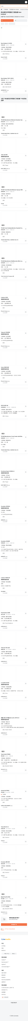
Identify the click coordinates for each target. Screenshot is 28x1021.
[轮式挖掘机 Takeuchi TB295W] (14, 323)
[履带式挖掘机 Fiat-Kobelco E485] (14, 603)
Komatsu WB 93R (5, 862)
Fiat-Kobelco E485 (5, 612)
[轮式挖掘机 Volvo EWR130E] (14, 358)
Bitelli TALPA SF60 (5, 897)
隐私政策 (3, 975)
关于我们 (3, 945)
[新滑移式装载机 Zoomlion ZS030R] (14, 532)
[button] (26, 2)
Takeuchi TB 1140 (5, 647)
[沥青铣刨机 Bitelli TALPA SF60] (14, 888)
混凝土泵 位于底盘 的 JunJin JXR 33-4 (10, 717)
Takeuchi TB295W (5, 332)
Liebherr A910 (4, 297)
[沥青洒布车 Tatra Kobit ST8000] (14, 745)
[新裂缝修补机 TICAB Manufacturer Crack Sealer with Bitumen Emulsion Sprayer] (14, 427)
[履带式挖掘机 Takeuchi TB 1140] (14, 638)
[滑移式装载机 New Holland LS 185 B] (14, 34)
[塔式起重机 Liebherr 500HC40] (14, 568)
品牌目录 (3, 982)
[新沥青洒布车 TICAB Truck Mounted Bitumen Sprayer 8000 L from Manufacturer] (14, 181)
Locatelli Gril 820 (5, 682)
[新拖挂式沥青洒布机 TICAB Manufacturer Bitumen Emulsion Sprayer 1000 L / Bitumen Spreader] (14, 111)
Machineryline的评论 (6, 979)
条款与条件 (4, 972)
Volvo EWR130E (5, 367)
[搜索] (26, 6)
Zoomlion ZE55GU (5, 506)
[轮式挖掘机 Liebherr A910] (14, 288)
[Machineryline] (1, 9)
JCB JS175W (4, 154)
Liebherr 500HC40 (5, 577)
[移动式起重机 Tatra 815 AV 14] (14, 818)
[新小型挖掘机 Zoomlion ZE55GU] (14, 497)
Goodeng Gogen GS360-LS (7, 471)
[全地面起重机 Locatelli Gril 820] (14, 673)
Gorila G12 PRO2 (5, 790)
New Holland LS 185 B (6, 43)
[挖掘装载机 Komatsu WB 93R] (14, 853)
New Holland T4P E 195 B (7, 78)
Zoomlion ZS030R (5, 541)
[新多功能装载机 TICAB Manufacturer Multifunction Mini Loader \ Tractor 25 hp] (14, 252)
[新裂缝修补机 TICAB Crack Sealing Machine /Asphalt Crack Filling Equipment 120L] (14, 219)
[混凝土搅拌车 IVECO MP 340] (14, 396)
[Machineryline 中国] (9, 2)
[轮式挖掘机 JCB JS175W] (14, 145)
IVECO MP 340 (4, 405)
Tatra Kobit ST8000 (5, 754)
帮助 (3, 948)
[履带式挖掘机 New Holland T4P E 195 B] (14, 69)
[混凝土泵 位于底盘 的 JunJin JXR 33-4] (14, 709)
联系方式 (3, 950)
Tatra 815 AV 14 (5, 826)
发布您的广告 (14, 924)
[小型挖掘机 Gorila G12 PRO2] (14, 781)
